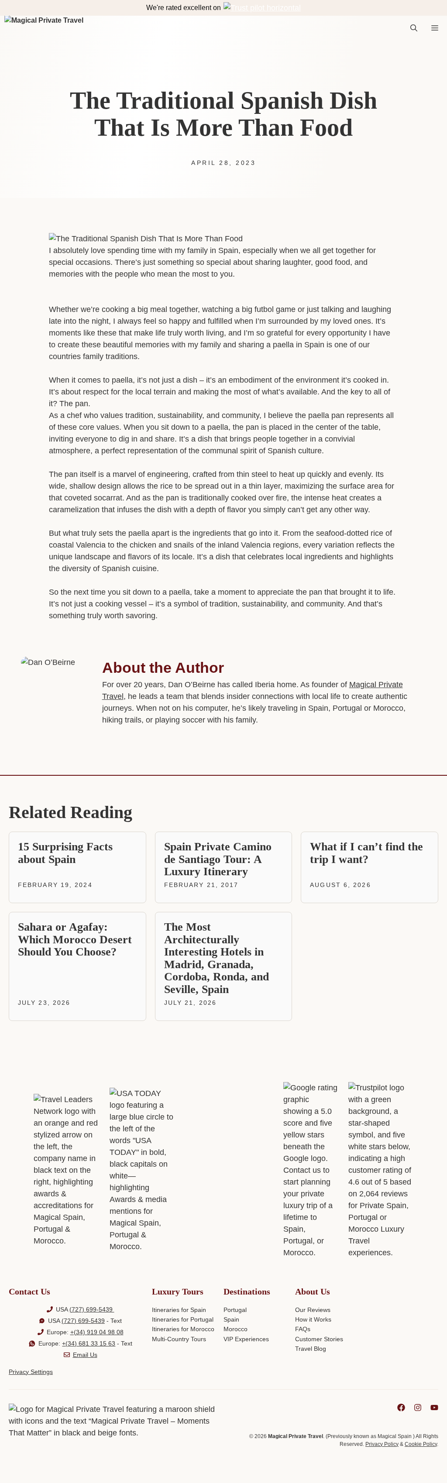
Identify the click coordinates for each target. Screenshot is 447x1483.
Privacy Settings (31, 1371)
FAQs (302, 1328)
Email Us (85, 1354)
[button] (413, 28)
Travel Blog (310, 1348)
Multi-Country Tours (179, 1339)
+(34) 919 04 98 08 (97, 1332)
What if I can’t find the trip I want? (366, 853)
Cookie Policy (421, 1444)
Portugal (235, 1309)
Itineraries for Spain (179, 1309)
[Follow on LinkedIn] (401, 1407)
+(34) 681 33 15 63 (88, 1343)
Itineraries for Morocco (183, 1328)
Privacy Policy (382, 1444)
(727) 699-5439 (91, 1309)
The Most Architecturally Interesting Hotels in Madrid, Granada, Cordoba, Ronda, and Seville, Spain (216, 958)
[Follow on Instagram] (418, 1407)
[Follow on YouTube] (434, 1407)
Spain (231, 1319)
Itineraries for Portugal (182, 1319)
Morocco (236, 1328)
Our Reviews (312, 1309)
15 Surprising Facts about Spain (65, 853)
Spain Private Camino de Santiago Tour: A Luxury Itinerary (218, 859)
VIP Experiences (246, 1339)
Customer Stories (319, 1339)
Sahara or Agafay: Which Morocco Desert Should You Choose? (75, 939)
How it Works (313, 1319)
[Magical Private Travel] (43, 28)
